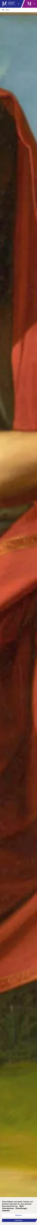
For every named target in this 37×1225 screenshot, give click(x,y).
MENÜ (7, 10)
